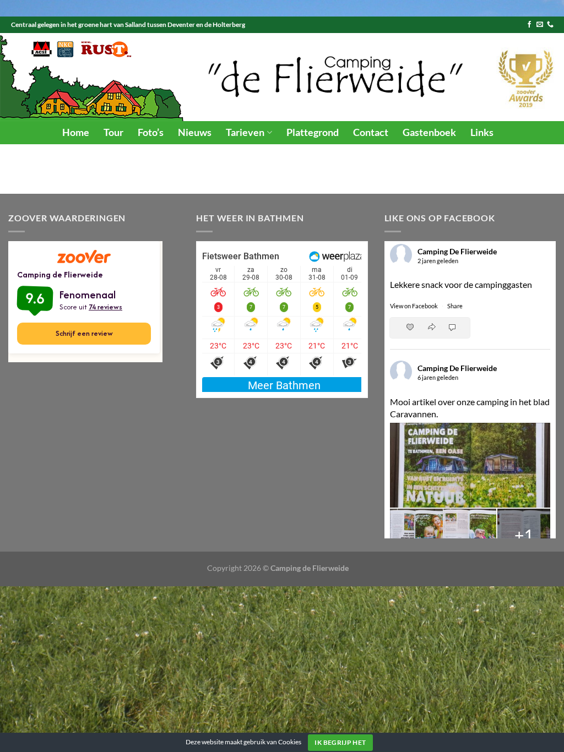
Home (75, 132)
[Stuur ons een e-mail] (539, 25)
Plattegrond (312, 132)
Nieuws (195, 132)
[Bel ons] (550, 25)
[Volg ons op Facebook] (529, 25)
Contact (370, 132)
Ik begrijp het (340, 742)
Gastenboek (429, 132)
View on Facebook (414, 305)
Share (455, 305)
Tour (113, 132)
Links (482, 132)
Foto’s (151, 132)
